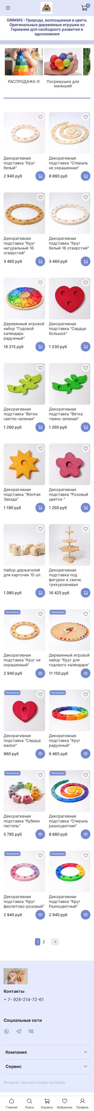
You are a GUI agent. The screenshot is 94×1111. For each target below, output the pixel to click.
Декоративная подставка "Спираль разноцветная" (68, 821)
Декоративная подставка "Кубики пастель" (22, 821)
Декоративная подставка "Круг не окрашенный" (22, 660)
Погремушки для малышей (63, 83)
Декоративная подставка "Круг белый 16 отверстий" (69, 243)
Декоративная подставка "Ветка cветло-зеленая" (20, 414)
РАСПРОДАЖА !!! (24, 81)
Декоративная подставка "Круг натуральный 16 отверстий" (19, 245)
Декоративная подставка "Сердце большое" (67, 328)
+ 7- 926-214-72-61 (24, 999)
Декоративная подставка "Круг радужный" (64, 740)
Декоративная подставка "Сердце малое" (22, 740)
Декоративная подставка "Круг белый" (19, 163)
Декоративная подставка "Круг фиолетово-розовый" (24, 901)
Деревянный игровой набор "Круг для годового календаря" (69, 660)
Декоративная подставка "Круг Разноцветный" (64, 901)
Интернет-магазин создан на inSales (34, 1082)
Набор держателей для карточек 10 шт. (22, 572)
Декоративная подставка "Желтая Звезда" (22, 494)
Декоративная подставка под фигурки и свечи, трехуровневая (65, 577)
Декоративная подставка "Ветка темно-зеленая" (66, 414)
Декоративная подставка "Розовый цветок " (68, 494)
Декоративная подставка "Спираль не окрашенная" (68, 163)
